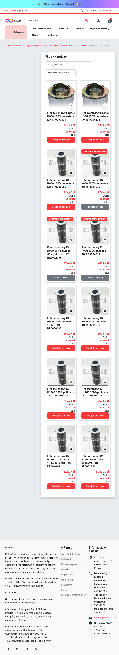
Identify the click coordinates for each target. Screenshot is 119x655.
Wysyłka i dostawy (70, 554)
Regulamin (66, 584)
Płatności (66, 559)
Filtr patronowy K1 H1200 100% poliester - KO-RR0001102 (94, 392)
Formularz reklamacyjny (73, 595)
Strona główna (15, 45)
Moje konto (67, 579)
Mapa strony (67, 574)
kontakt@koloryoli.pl (105, 617)
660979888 (108, 10)
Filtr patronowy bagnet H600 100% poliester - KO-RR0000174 (61, 116)
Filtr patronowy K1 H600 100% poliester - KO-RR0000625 (60, 183)
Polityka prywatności (72, 564)
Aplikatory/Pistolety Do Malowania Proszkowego (52, 45)
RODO (64, 590)
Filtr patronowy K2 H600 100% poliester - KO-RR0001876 (94, 183)
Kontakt (65, 569)
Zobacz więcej (95, 206)
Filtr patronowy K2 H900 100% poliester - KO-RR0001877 (94, 321)
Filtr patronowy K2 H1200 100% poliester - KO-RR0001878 (60, 392)
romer (85, 45)
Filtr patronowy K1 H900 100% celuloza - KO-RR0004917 (94, 251)
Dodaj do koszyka (61, 139)
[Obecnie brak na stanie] (95, 163)
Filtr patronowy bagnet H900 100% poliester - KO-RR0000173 (95, 116)
